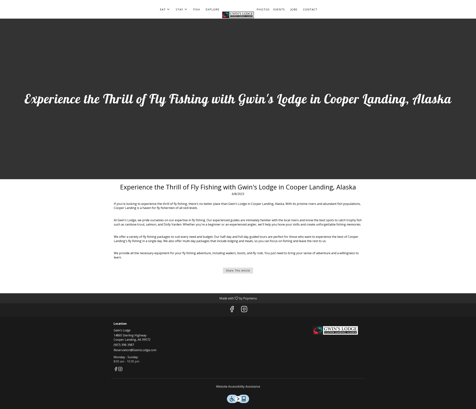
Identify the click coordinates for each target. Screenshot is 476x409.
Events (279, 9)
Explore (212, 9)
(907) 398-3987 (124, 345)
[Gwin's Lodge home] (238, 15)
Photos (263, 9)
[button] (165, 9)
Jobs (294, 9)
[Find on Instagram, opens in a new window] (244, 310)
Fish (196, 9)
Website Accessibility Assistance (238, 386)
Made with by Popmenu (130, 298)
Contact (310, 9)
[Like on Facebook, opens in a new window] (232, 310)
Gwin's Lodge (335, 330)
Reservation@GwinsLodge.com (135, 350)
